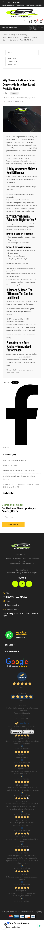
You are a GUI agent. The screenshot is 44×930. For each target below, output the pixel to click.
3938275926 (20, 637)
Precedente (16, 732)
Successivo (28, 732)
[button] (22, 27)
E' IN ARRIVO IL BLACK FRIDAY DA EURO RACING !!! (19, 471)
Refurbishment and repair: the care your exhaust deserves (19, 477)
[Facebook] (15, 584)
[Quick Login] (3, 2)
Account (8, 3)
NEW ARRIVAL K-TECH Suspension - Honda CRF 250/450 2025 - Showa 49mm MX (21, 485)
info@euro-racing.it (12, 605)
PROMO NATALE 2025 (10, 466)
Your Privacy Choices (19, 923)
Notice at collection (12, 927)
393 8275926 (21, 597)
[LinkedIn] (29, 584)
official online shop (12, 373)
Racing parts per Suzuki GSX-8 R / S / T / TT (16, 460)
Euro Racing (11, 98)
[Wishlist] (35, 21)
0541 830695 (9, 597)
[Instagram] (22, 584)
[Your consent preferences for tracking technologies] (40, 926)
